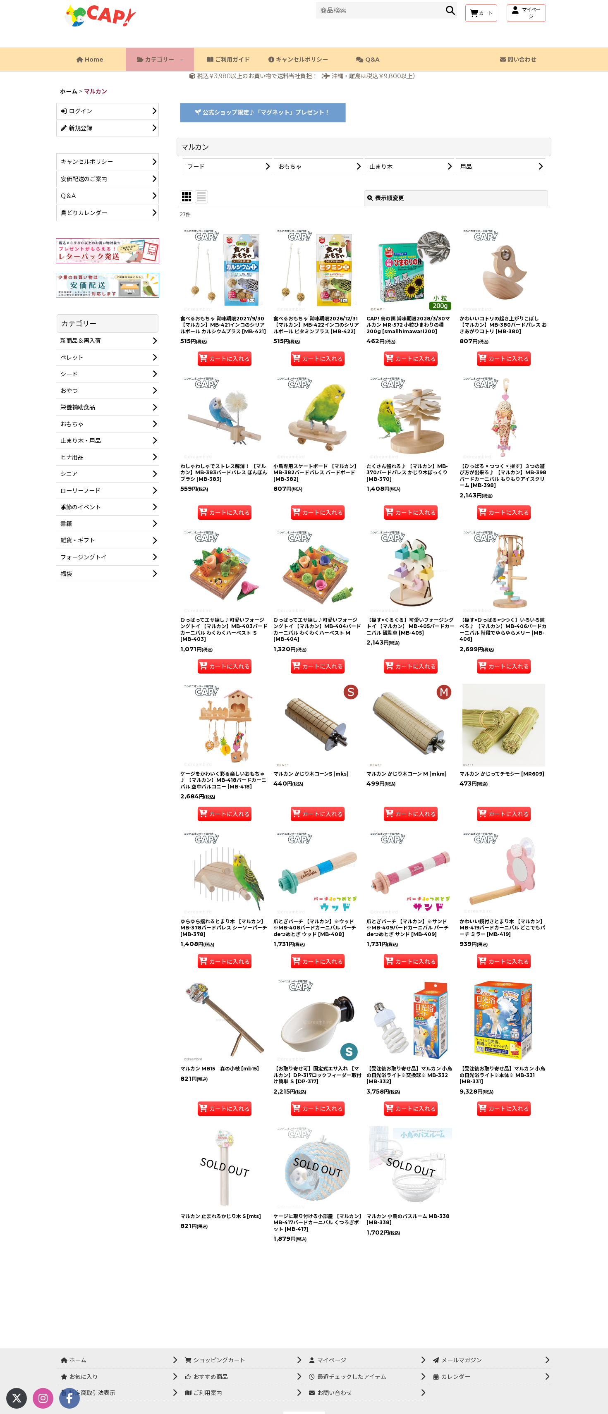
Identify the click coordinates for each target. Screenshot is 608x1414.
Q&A (372, 59)
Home (93, 59)
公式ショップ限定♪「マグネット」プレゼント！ (265, 112)
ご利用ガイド (231, 59)
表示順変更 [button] (389, 198)
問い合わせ (521, 59)
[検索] (450, 10)
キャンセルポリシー (301, 59)
